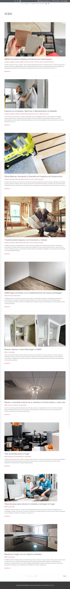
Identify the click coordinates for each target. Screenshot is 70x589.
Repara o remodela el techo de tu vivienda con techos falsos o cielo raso (34, 402)
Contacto (42, 3)
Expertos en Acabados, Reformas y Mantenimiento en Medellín (30, 111)
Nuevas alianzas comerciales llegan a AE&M (22, 349)
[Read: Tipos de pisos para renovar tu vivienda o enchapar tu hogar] (30, 487)
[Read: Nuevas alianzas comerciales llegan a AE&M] (35, 330)
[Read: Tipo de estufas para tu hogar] (31, 436)
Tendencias (16, 405)
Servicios (27, 3)
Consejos (31, 62)
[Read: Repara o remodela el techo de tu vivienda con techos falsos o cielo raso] (35, 385)
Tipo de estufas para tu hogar (16, 454)
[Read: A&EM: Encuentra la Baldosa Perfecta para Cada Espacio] (35, 39)
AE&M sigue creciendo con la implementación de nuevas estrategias (33, 293)
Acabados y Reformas (15, 62)
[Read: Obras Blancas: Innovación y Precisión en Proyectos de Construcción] (35, 153)
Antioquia (26, 62)
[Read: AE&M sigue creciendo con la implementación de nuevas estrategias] (35, 275)
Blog (38, 3)
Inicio (22, 3)
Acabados (6, 62)
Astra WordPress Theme (48, 585)
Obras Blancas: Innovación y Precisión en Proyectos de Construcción (33, 176)
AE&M (22, 62)
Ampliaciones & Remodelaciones (16, 456)
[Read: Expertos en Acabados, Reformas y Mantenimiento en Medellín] (26, 93)
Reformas (36, 62)
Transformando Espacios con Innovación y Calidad (25, 240)
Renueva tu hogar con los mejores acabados (23, 554)
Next (65, 576)
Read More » (7, 71)
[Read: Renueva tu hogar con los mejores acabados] (30, 537)
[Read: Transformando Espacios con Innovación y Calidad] (35, 216)
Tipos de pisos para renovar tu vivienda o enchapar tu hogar (29, 504)
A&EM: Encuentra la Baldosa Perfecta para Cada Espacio (28, 59)
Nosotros (33, 3)
